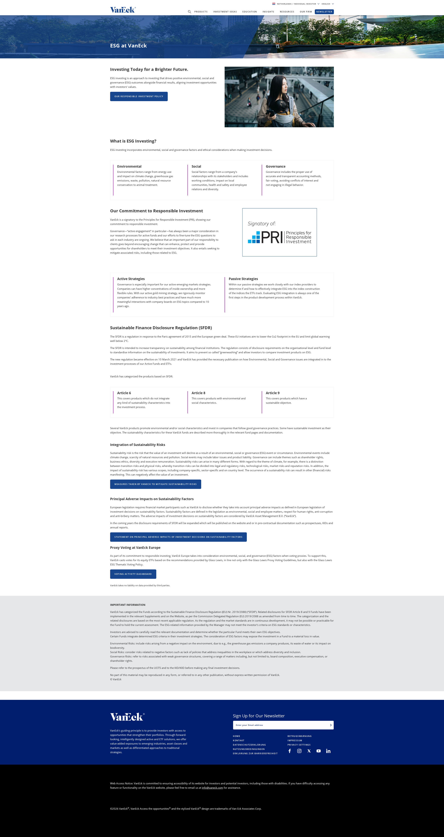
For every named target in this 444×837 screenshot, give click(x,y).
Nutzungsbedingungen (249, 749)
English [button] (326, 4)
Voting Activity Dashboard (133, 574)
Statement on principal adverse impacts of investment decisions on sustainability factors (178, 536)
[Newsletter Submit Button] (331, 725)
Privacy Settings (299, 744)
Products (201, 11)
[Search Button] (189, 11)
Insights (268, 11)
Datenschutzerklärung (249, 744)
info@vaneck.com (212, 787)
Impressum (295, 740)
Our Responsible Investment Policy (138, 96)
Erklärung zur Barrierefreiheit (255, 753)
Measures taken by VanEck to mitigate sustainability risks (155, 484)
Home (236, 736)
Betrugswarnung (300, 736)
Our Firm (306, 11)
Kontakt (239, 740)
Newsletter (324, 11)
